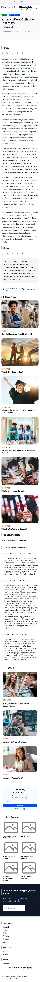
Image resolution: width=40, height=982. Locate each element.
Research (6, 939)
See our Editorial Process (11, 289)
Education (5, 369)
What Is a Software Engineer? (15, 742)
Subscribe (20, 805)
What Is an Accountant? (13, 778)
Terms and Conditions (16, 979)
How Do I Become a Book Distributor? (16, 334)
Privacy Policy (5, 979)
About (5, 951)
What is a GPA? (25, 836)
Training (6, 936)
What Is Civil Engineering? (12, 372)
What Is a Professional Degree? (14, 529)
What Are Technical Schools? (13, 491)
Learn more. (28, 3)
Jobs (5, 942)
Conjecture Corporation (21, 976)
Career (4, 331)
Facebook (6, 964)
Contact (6, 954)
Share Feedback (31, 289)
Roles (5, 738)
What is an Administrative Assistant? (8, 878)
